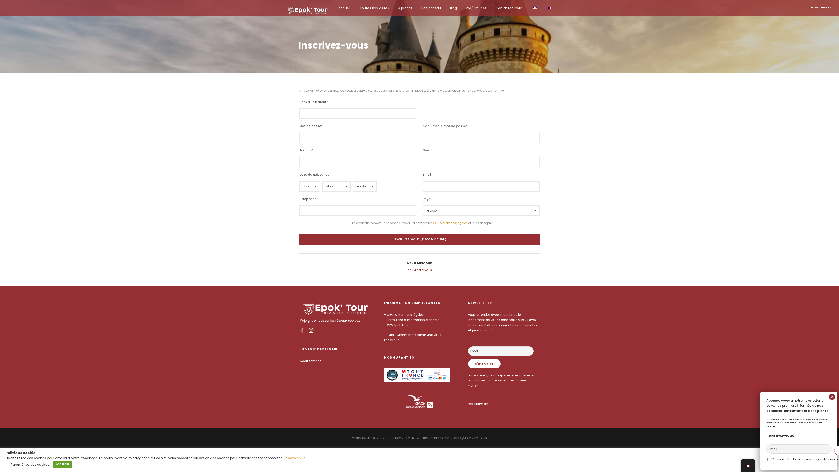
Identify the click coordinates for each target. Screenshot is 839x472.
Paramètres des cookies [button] (30, 465)
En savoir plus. (295, 458)
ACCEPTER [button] (62, 464)
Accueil (345, 8)
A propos (405, 8)
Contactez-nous (509, 8)
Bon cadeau (431, 8)
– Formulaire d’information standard (411, 320)
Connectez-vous (419, 270)
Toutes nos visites (374, 8)
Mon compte (821, 7)
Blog (453, 8)
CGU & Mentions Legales (450, 223)
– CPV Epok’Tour (396, 325)
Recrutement (310, 361)
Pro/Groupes (476, 8)
